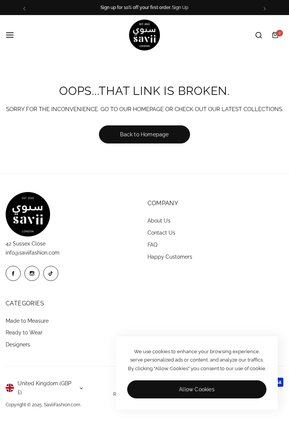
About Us (159, 221)
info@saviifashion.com (32, 253)
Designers (18, 345)
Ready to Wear (24, 332)
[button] (24, 8)
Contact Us (161, 233)
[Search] (258, 35)
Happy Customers (170, 257)
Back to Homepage (144, 134)
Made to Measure (27, 321)
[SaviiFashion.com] (144, 35)
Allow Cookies (196, 389)
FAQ (152, 245)
